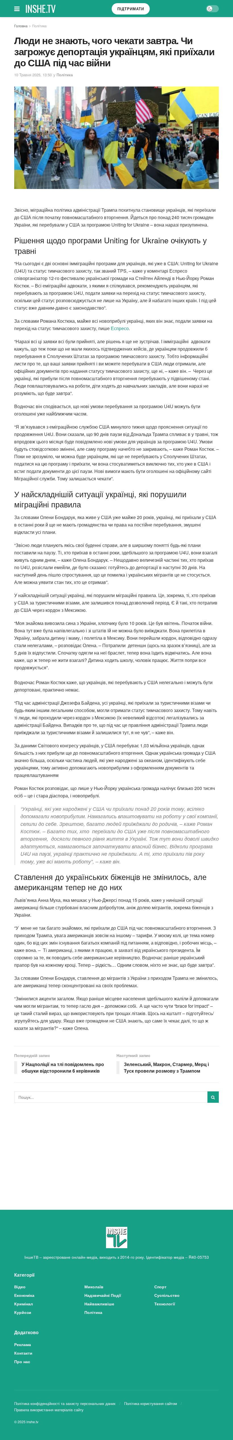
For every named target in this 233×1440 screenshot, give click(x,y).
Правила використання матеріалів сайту (49, 1409)
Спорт (160, 1286)
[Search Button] (213, 1097)
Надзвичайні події (102, 1295)
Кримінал (23, 1304)
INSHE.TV (40, 8)
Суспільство (167, 1295)
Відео (20, 1286)
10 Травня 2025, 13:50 (33, 74)
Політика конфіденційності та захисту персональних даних (65, 1403)
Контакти (23, 1353)
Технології (164, 1304)
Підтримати (130, 8)
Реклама (22, 1344)
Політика (39, 25)
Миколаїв (93, 1286)
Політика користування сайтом (150, 1403)
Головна (21, 25)
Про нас (22, 1361)
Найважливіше (99, 1304)
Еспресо (120, 328)
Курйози (22, 1312)
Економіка (24, 1295)
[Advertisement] (116, 1149)
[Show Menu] (17, 8)
